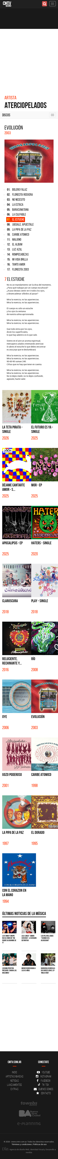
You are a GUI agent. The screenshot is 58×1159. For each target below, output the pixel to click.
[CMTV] (7, 3)
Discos (6, 115)
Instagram (45, 1076)
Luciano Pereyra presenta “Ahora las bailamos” (9, 970)
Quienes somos (46, 1089)
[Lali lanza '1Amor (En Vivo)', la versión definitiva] (29, 927)
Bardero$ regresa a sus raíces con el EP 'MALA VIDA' (48, 970)
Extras (14, 1089)
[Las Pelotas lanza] (48, 927)
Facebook (46, 1080)
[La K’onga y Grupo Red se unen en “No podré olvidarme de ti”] (9, 927)
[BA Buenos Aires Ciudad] (29, 1113)
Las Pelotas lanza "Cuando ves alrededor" (47, 938)
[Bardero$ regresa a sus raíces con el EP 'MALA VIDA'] (48, 959)
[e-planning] (29, 1124)
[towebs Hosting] (29, 1104)
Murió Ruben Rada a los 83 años (29, 969)
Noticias (14, 1080)
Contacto (46, 1093)
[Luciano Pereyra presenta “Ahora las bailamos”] (9, 959)
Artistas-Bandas (14, 1076)
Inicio (14, 1072)
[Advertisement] (29, 59)
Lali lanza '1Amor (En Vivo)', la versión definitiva (29, 938)
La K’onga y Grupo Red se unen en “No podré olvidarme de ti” (9, 939)
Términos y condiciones (22, 1144)
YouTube (46, 1072)
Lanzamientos (14, 1084)
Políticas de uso (40, 1144)
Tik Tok (45, 1084)
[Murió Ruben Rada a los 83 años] (29, 959)
